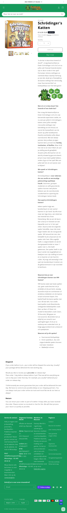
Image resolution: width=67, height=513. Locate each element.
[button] (4, 7)
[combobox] (33, 14)
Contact (51, 422)
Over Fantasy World (55, 429)
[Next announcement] (64, 2)
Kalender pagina (39, 469)
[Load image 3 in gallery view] (21, 53)
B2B (50, 440)
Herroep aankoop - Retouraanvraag (54, 463)
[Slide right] (32, 53)
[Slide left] (6, 53)
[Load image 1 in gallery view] (11, 53)
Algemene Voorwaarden (53, 445)
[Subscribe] (34, 487)
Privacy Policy (53, 450)
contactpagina (9, 478)
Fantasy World (12, 509)
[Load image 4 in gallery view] (27, 53)
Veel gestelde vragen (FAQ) (53, 435)
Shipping (49, 35)
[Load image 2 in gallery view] (16, 53)
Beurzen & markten (55, 425)
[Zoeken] (62, 14)
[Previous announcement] (3, 2)
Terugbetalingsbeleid (55, 458)
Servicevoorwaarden (55, 454)
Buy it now (50, 55)
